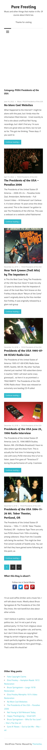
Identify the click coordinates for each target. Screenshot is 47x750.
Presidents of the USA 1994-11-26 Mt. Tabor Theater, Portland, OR (23, 513)
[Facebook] (14, 587)
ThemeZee (37, 744)
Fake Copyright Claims (16, 676)
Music (19, 101)
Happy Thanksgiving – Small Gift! (21, 716)
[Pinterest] (32, 587)
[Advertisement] (23, 59)
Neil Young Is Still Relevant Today (21, 712)
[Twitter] (20, 587)
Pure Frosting (23, 6)
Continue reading (12, 142)
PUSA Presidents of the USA (33, 101)
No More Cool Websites (18, 105)
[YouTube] (26, 587)
